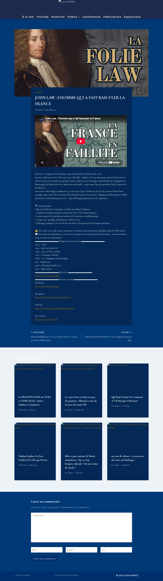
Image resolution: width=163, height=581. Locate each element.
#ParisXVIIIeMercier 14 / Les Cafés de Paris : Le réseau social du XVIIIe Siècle (54, 336)
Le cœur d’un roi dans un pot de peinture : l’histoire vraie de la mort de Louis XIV (81, 401)
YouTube (43, 16)
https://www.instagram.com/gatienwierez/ (53, 297)
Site (103, 549)
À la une (28, 16)
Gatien (40, 110)
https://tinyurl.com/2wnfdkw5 (48, 275)
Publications (112, 16)
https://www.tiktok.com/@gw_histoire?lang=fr (54, 308)
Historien (58, 16)
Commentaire (38, 515)
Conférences (92, 16)
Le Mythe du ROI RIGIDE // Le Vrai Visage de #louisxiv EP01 (108, 336)
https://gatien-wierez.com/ (46, 319)
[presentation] (35, 377)
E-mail (70, 549)
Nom (35, 549)
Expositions (132, 16)
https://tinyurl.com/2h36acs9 (47, 286)
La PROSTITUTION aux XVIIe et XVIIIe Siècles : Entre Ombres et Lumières (34, 401)
